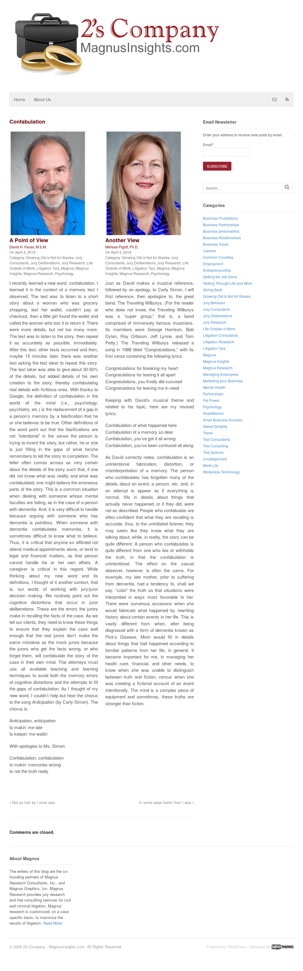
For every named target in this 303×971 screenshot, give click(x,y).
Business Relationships (222, 237)
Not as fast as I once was (33, 802)
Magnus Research (38, 273)
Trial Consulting (215, 445)
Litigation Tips (48, 268)
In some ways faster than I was (165, 802)
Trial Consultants (216, 439)
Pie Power (211, 400)
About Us (42, 99)
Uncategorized (215, 458)
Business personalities (221, 231)
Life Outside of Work (219, 328)
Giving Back (212, 289)
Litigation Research (218, 341)
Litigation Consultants (220, 335)
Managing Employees (220, 374)
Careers (209, 250)
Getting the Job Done (220, 276)
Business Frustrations (220, 218)
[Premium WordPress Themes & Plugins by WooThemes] (283, 946)
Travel (208, 432)
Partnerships (213, 393)
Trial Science (213, 452)
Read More (52, 923)
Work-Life (210, 465)
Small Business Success (222, 419)
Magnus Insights (216, 361)
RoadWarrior (213, 413)
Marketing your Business (223, 380)
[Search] (287, 187)
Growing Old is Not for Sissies (50, 257)
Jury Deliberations (45, 262)
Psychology (64, 273)
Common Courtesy (218, 257)
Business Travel (215, 244)
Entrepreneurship (217, 270)
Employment (213, 263)
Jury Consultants (216, 309)
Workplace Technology (221, 471)
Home (19, 99)
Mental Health (214, 387)
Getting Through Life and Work (227, 283)
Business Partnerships (221, 224)
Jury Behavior (214, 302)
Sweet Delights (215, 426)
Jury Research (73, 262)
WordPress (237, 946)
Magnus (67, 268)
